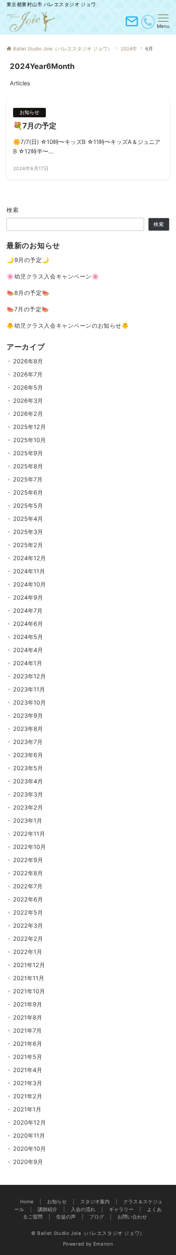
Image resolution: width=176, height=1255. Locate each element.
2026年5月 (28, 387)
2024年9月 (28, 597)
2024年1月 (27, 662)
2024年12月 (29, 557)
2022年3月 (28, 925)
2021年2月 (27, 1096)
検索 (13, 209)
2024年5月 (28, 636)
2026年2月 (28, 413)
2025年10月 (29, 439)
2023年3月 (28, 794)
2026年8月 (28, 361)
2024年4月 (28, 649)
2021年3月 (27, 1082)
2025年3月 (28, 531)
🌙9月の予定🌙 (28, 259)
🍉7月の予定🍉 (28, 309)
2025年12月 (29, 426)
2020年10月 (29, 1148)
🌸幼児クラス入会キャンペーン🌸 (53, 276)
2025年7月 (28, 479)
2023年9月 (28, 715)
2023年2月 (28, 807)
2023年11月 (29, 689)
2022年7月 (28, 886)
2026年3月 (28, 400)
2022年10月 (29, 846)
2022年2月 (28, 938)
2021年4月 (27, 1069)
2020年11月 (29, 1135)
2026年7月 (28, 374)
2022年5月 (28, 912)
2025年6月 (28, 492)
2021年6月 (27, 1043)
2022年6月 (28, 899)
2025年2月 (28, 544)
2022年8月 (28, 872)
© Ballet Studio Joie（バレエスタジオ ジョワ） (88, 1233)
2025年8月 (28, 466)
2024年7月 (28, 610)
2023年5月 (28, 767)
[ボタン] (131, 25)
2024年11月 (29, 571)
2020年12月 (29, 1122)
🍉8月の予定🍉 (28, 292)
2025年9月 (28, 453)
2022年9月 (28, 859)
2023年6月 (28, 754)
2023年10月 (29, 702)
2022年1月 (27, 951)
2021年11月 (28, 977)
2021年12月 (29, 964)
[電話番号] (148, 22)
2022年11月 (29, 833)
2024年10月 (29, 584)
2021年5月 (27, 1056)
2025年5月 (28, 505)
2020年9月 (28, 1161)
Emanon (103, 1244)
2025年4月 (28, 518)
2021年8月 (27, 1017)
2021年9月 (27, 1004)
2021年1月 (27, 1109)
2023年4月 (28, 781)
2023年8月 (28, 728)
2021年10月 (29, 991)
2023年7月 (28, 741)
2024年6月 (28, 623)
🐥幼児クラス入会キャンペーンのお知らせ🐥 (68, 325)
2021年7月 (27, 1030)
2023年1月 (27, 820)
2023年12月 (29, 676)
